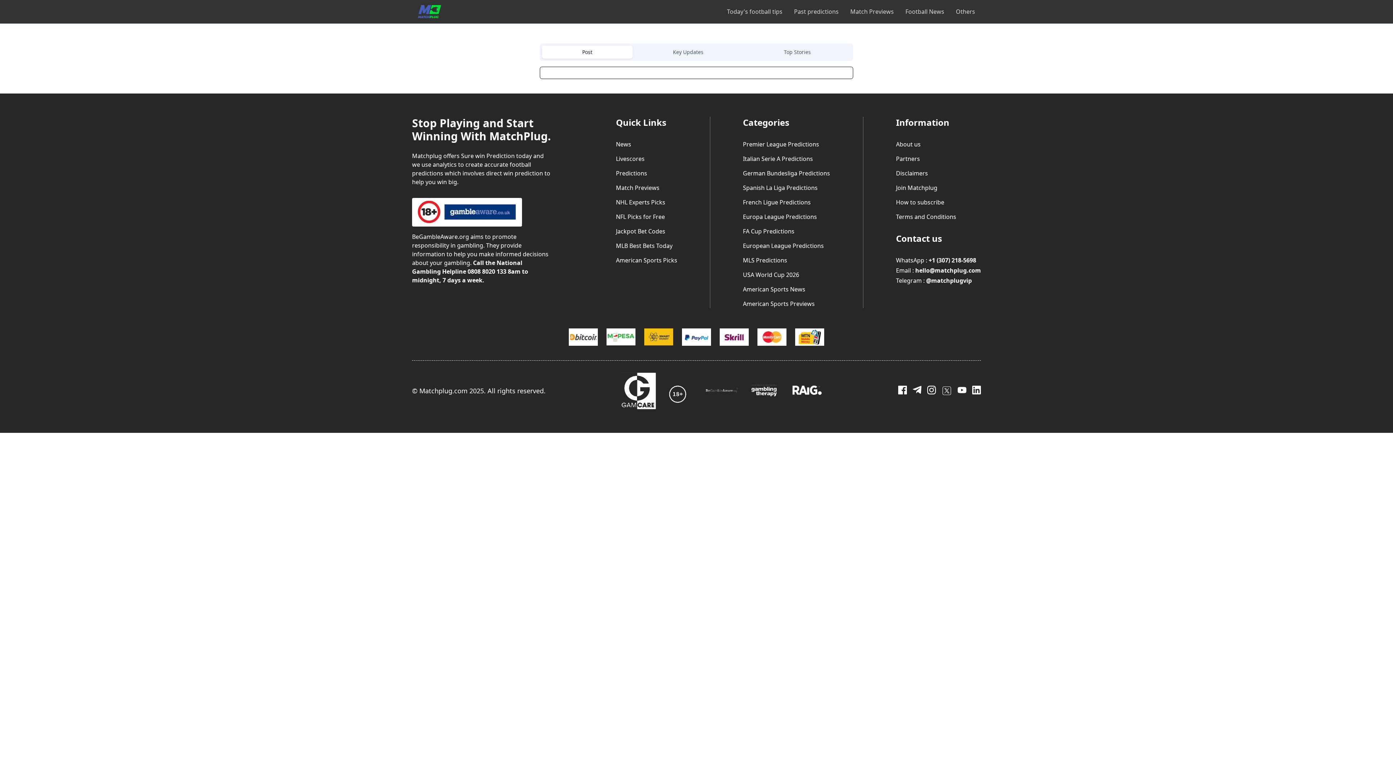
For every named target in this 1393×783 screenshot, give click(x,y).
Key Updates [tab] (688, 52)
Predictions (631, 173)
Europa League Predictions (780, 217)
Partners (908, 159)
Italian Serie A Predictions (778, 159)
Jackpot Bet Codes (640, 231)
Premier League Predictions (781, 144)
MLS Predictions (765, 260)
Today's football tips (754, 12)
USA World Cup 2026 (771, 275)
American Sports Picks (646, 260)
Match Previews (872, 12)
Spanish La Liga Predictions (780, 188)
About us (908, 144)
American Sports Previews (779, 304)
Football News (924, 12)
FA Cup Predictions (768, 231)
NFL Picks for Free (640, 217)
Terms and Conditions (926, 217)
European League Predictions (783, 246)
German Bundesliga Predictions (786, 173)
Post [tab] (587, 52)
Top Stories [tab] (797, 52)
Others (965, 12)
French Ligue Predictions (777, 202)
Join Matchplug (916, 188)
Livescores (630, 159)
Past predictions (816, 12)
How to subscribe (920, 202)
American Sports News (774, 289)
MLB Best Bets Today (644, 246)
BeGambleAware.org (440, 237)
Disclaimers (912, 173)
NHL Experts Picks (640, 202)
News (623, 144)
